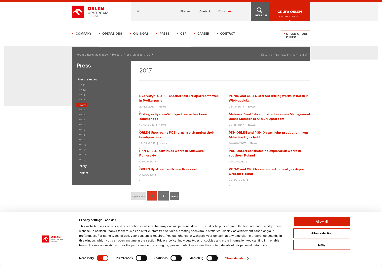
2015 (82, 115)
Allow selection (321, 233)
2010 (82, 140)
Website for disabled (278, 55)
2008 (82, 150)
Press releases (133, 54)
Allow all (322, 221)
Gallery (82, 166)
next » (174, 196)
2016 (82, 110)
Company (83, 33)
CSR (183, 33)
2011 (82, 135)
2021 (82, 85)
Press (164, 33)
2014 (82, 120)
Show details (234, 258)
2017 (82, 105)
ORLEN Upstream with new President (168, 169)
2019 (82, 95)
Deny (321, 244)
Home (138, 11)
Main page (101, 54)
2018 (82, 100)
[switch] (141, 258)
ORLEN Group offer (297, 35)
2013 (82, 125)
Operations (112, 33)
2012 (82, 130)
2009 (82, 145)
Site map (186, 11)
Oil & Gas (141, 33)
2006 (82, 160)
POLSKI (222, 11)
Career (203, 33)
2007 (82, 155)
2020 (82, 90)
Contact (204, 11)
